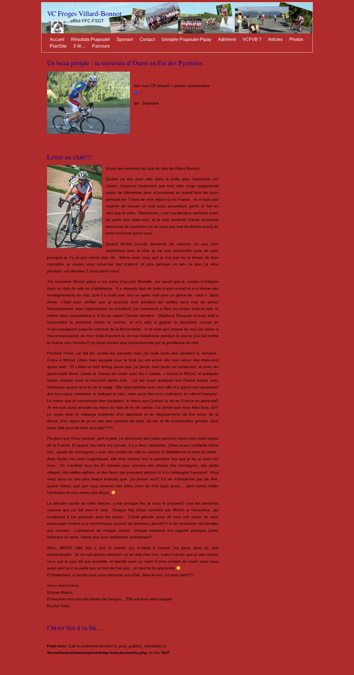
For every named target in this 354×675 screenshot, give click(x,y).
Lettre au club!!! (69, 156)
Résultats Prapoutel (90, 39)
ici (136, 92)
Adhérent (227, 39)
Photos (296, 39)
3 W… (79, 46)
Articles (275, 39)
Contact (147, 39)
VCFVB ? (252, 39)
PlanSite (58, 46)
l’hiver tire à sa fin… (75, 627)
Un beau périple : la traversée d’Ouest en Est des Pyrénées (124, 62)
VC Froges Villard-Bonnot (84, 13)
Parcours (101, 46)
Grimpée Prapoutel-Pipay (186, 39)
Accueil (57, 39)
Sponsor (124, 39)
